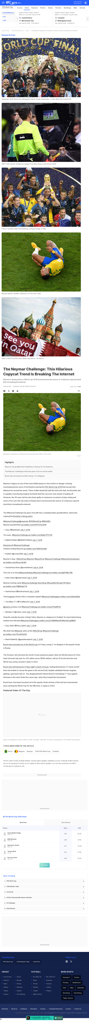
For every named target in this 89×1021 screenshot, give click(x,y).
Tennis (76, 977)
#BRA (73, 621)
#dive (68, 583)
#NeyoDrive (39, 559)
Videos (50, 8)
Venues (82, 8)
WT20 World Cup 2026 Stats (15, 817)
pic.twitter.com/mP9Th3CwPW (33, 525)
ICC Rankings (11, 903)
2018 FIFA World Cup (18, 30)
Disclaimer (33, 1009)
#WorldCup (21, 559)
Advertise (5, 1009)
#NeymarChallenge (11, 521)
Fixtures (58, 8)
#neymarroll (8, 545)
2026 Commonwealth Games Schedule (19, 897)
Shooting (66, 993)
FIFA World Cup (7, 7)
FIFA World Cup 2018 (53, 487)
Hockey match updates (39, 761)
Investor (43, 1009)
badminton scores (54, 761)
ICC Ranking (21, 994)
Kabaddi (80, 988)
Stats (75, 8)
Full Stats (44, 865)
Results (19, 980)
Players (19, 991)
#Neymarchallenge (29, 583)
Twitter (31, 763)
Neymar (30, 751)
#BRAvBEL (46, 521)
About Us (14, 1009)
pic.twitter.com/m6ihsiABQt (69, 597)
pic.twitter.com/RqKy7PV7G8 (40, 535)
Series (19, 977)
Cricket (15, 761)
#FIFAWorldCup (35, 521)
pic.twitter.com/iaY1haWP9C (49, 607)
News (27, 8)
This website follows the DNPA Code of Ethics (30, 1013)
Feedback (24, 1009)
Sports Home (5, 30)
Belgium (22, 751)
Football (56, 751)
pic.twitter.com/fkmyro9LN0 (14, 562)
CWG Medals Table (13, 886)
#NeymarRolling (26, 573)
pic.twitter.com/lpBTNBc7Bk (61, 573)
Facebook (14, 763)
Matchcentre (37, 994)
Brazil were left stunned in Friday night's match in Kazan (26, 667)
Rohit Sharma (11, 908)
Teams (5, 991)
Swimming (78, 993)
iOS (23, 766)
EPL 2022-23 (50, 977)
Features (34, 8)
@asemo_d (7, 607)
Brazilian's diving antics (22, 516)
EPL (5, 20)
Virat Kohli (10, 892)
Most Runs (23, 822)
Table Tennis (68, 998)
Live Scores (7, 977)
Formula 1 (66, 977)
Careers (68, 1009)
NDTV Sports (74, 761)
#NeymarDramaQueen (70, 559)
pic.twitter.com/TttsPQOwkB (35, 549)
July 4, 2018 (38, 567)
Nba (71, 988)
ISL (5, 16)
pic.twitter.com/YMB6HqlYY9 (15, 586)
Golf (64, 988)
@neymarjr (23, 521)
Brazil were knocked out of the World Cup (20, 644)
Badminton (77, 982)
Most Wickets (66, 822)
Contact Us (77, 1009)
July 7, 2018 (25, 530)
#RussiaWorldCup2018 (56, 583)
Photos (42, 8)
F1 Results (64, 761)
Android (17, 766)
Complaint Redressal (55, 1009)
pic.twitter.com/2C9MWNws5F (49, 621)
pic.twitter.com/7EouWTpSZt (15, 634)
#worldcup (42, 583)
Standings (67, 8)
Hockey (65, 982)
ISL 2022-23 (37, 977)
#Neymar (30, 559)
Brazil (10, 751)
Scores (19, 8)
